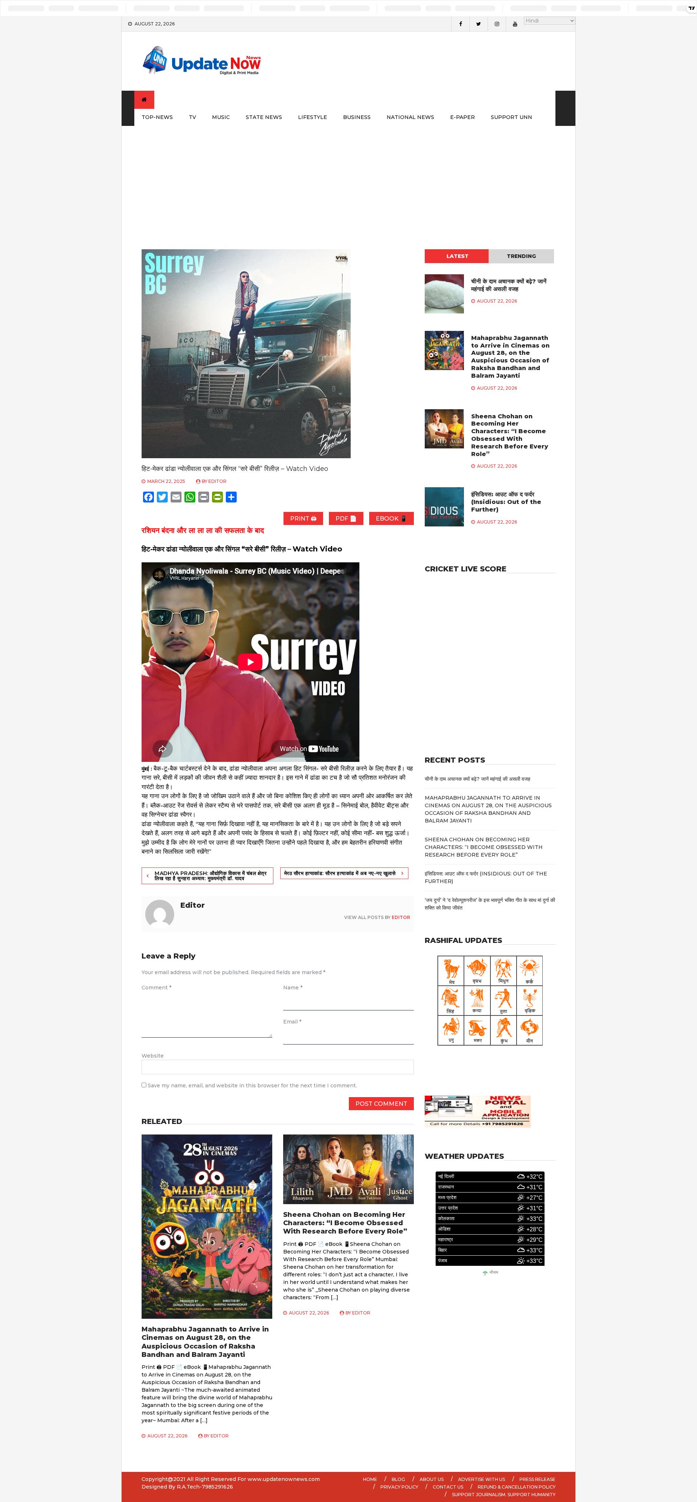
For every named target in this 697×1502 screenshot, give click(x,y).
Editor (217, 481)
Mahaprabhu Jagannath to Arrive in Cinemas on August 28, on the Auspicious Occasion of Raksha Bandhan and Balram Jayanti (205, 1342)
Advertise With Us (481, 1479)
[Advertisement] (348, 180)
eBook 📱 (391, 518)
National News (410, 117)
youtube (515, 24)
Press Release (537, 1479)
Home (370, 1479)
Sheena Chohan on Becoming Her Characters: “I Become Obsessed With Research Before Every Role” (345, 1223)
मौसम (494, 1272)
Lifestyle (312, 117)
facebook (460, 24)
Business (357, 117)
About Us (432, 1479)
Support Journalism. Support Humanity (503, 1494)
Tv (192, 117)
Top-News (157, 117)
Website (153, 1055)
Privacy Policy (399, 1487)
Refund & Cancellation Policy (516, 1487)
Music (221, 117)
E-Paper (462, 117)
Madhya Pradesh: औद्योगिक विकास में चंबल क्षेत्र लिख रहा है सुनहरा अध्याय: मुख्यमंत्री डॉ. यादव (210, 876)
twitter (478, 24)
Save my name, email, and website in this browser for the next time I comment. (252, 1085)
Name (292, 987)
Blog (398, 1479)
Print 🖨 (303, 518)
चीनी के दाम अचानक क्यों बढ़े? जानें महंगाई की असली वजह (508, 285)
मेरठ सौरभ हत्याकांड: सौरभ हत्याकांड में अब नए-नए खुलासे (340, 873)
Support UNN (511, 117)
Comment (156, 987)
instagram (497, 24)
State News (264, 117)
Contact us (448, 1487)
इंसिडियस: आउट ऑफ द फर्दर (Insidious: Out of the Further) (506, 502)
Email (292, 1021)
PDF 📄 (346, 518)
